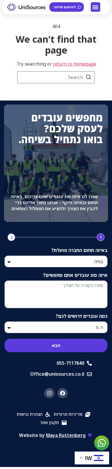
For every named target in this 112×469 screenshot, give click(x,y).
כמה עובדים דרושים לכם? (81, 316)
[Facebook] (62, 393)
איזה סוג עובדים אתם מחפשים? (75, 275)
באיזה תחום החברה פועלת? (79, 250)
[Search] (88, 78)
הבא (56, 345)
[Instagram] (49, 393)
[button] (95, 7)
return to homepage (74, 64)
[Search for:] (56, 77)
